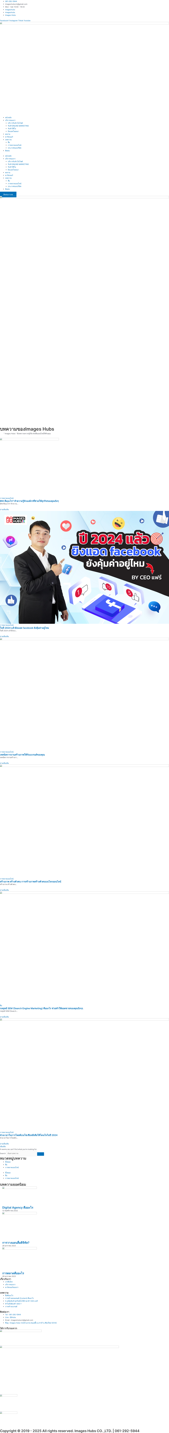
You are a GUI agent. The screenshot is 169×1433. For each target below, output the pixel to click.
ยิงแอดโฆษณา (13, 131)
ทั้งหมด (8, 1162)
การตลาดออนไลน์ (14, 145)
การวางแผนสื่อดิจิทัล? (15, 1242)
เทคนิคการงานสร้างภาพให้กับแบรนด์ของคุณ (22, 754)
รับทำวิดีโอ (12, 128)
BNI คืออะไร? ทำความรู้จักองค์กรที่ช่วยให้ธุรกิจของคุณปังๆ (29, 501)
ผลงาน (7, 134)
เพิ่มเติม (3, 1146)
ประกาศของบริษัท (14, 148)
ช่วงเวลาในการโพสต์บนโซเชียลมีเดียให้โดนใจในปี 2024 (28, 1135)
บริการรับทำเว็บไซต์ (15, 123)
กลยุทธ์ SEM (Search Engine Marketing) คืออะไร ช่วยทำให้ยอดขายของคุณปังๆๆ (41, 1008)
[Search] (40, 1154)
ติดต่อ (7, 151)
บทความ (8, 140)
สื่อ (9, 142)
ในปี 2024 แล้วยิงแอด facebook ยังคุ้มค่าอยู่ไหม (24, 628)
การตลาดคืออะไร (13, 1273)
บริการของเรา (10, 120)
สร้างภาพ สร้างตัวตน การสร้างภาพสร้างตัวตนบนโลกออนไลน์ (30, 881)
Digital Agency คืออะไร (17, 1207)
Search (3, 1153)
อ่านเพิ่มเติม (4, 509)
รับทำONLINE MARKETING (18, 126)
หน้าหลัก (8, 117)
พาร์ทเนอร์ (9, 137)
